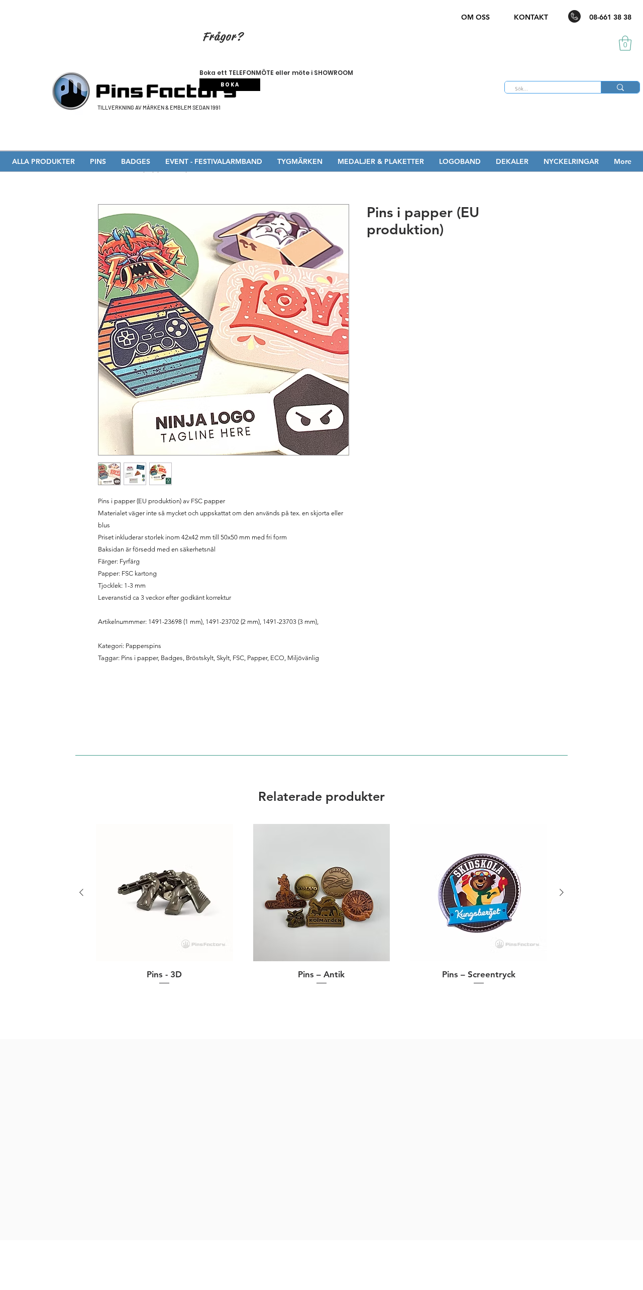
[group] (321, 904)
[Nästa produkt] (562, 892)
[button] (625, 43)
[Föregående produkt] (81, 892)
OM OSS (475, 17)
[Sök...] (620, 87)
